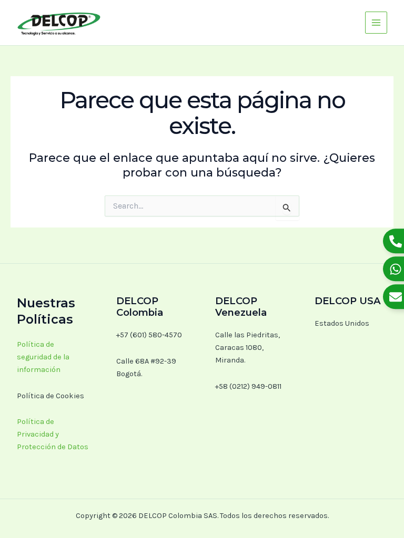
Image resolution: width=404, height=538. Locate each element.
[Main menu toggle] (376, 23)
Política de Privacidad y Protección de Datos (52, 434)
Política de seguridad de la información (43, 357)
